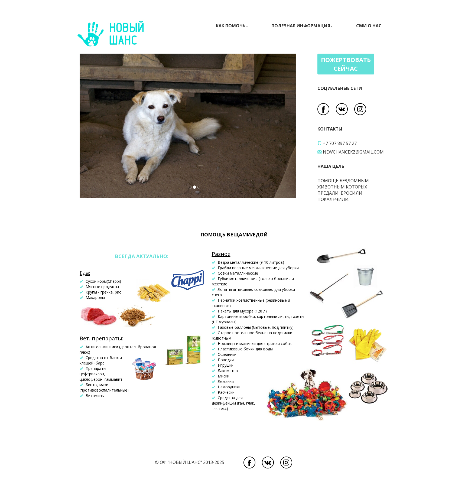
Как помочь (230, 26)
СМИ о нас (369, 26)
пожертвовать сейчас (346, 64)
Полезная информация (300, 26)
